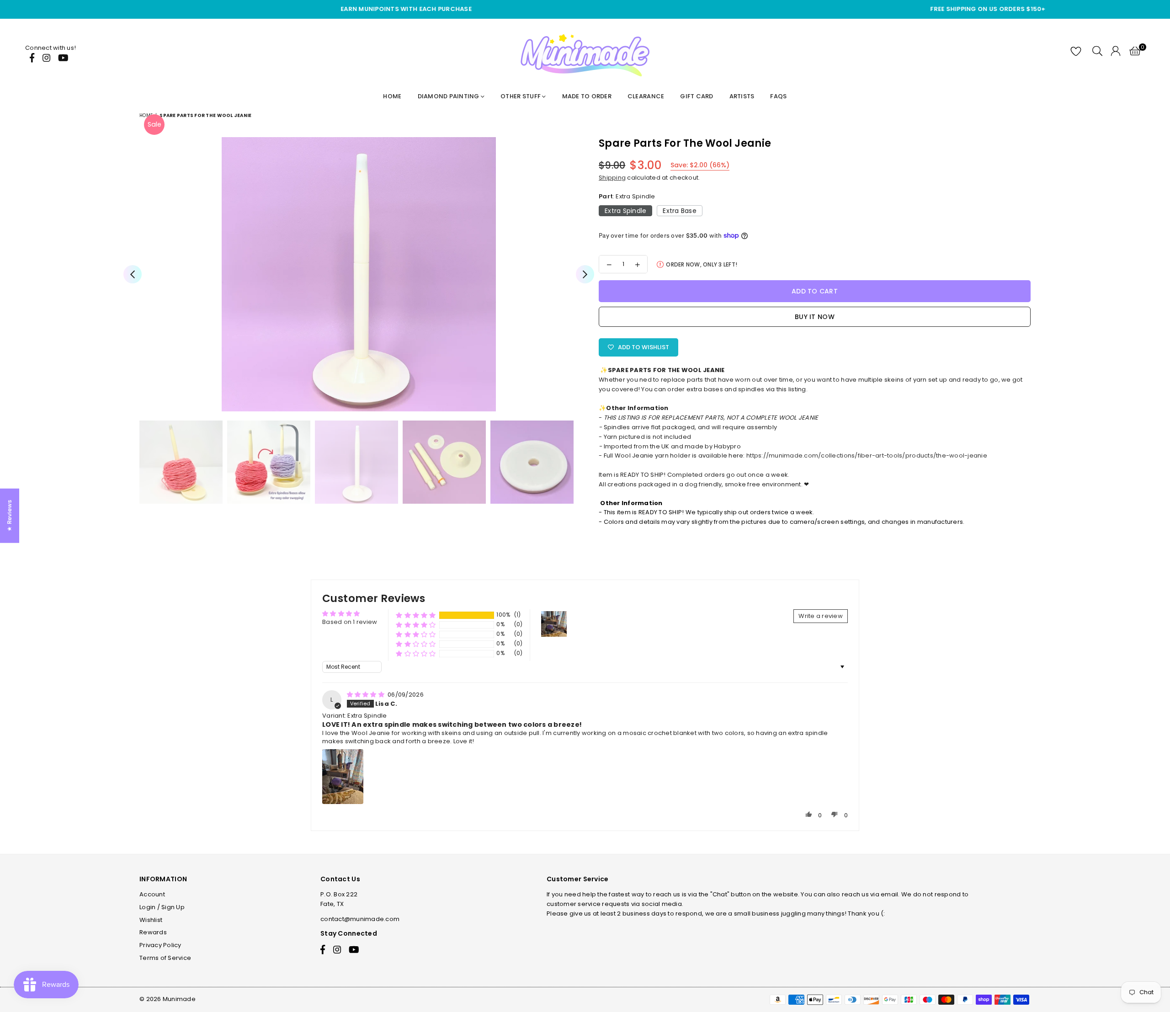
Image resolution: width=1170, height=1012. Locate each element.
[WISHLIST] (1076, 53)
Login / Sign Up (162, 907)
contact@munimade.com (359, 919)
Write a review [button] (820, 616)
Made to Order (587, 96)
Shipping (612, 177)
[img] (366, 694)
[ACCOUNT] (1115, 53)
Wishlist (150, 920)
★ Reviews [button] (9, 515)
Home (392, 96)
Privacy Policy (160, 945)
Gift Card (696, 96)
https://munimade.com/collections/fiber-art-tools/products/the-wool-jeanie (866, 455)
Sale (154, 124)
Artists (742, 96)
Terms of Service (165, 957)
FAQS (778, 96)
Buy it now (815, 316)
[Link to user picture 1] (342, 776)
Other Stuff (521, 96)
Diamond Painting (449, 96)
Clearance (646, 96)
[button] (416, 615)
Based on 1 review (349, 622)
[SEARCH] (1097, 53)
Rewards (153, 932)
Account (152, 894)
